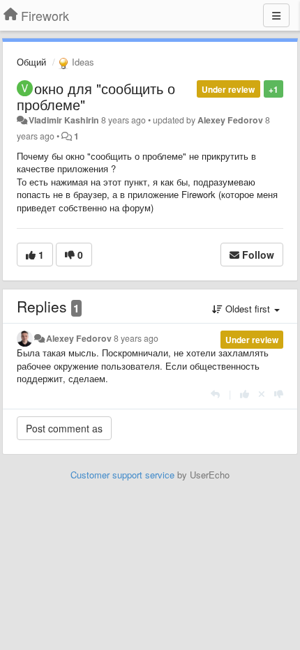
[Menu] (276, 15)
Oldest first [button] (248, 308)
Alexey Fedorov (230, 120)
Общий (31, 61)
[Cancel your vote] (261, 393)
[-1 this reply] (278, 393)
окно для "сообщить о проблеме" (96, 96)
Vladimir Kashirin (64, 120)
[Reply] (215, 393)
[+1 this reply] (244, 393)
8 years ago (136, 338)
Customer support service (122, 474)
